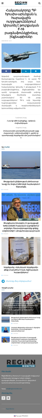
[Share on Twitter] (16, 71)
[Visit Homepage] (21, 3)
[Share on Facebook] (6, 71)
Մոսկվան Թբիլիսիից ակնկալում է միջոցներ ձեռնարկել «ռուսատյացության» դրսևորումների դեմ (25, 329)
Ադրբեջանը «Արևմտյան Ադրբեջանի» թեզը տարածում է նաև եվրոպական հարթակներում (21, 270)
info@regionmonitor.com (14, 389)
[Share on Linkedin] (26, 71)
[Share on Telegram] (35, 71)
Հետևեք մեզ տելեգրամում (18, 281)
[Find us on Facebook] (3, 398)
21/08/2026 (5, 189)
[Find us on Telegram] (8, 398)
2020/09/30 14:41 (7, 41)
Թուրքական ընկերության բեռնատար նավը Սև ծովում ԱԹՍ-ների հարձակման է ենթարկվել (21, 184)
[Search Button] (39, 3)
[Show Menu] (2, 3)
